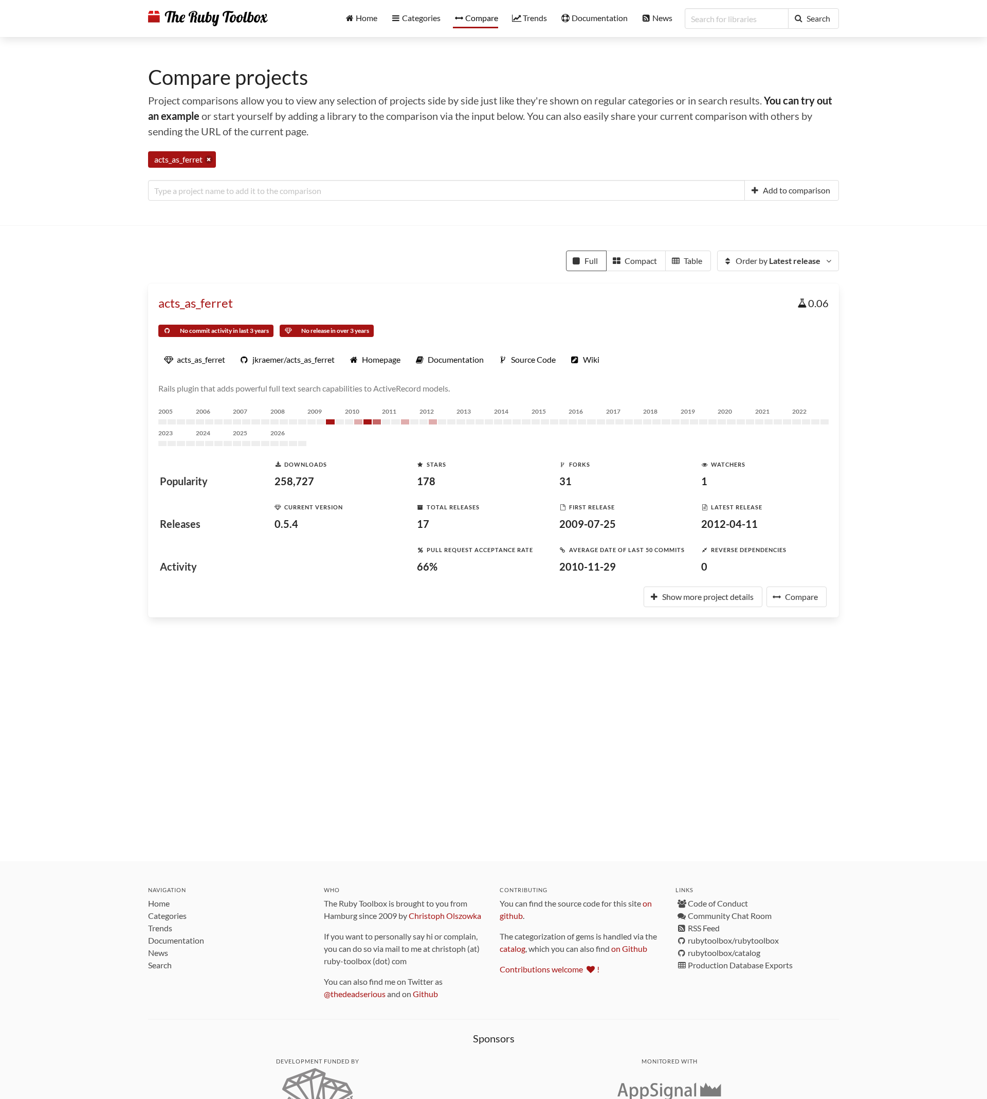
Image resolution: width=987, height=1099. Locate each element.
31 (565, 481)
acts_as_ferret (195, 302)
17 (423, 524)
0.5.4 (286, 524)
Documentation (176, 940)
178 (426, 481)
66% (427, 566)
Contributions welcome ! (549, 969)
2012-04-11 (729, 524)
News (158, 953)
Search (160, 965)
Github (425, 994)
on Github (629, 948)
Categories (167, 915)
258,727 (294, 481)
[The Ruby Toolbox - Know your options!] (208, 18)
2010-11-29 (587, 566)
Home (159, 903)
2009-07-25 (587, 524)
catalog (512, 948)
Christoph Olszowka (445, 915)
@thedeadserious (355, 994)
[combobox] (446, 190)
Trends (160, 928)
